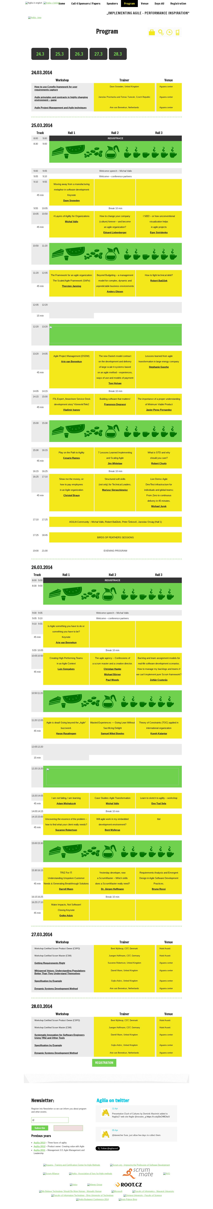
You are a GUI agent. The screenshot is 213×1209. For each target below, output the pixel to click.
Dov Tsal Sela (158, 803)
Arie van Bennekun (71, 361)
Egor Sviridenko (159, 232)
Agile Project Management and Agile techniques (60, 107)
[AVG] (167, 1173)
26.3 (79, 53)
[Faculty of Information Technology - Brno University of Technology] (82, 1195)
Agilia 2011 (39, 1150)
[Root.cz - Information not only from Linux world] (127, 1184)
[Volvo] (73, 1184)
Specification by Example (48, 981)
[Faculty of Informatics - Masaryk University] (153, 1191)
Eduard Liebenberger (114, 232)
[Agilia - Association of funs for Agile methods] (90, 1173)
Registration (178, 3)
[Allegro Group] (95, 1184)
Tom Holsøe (115, 383)
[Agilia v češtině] (52, 3)
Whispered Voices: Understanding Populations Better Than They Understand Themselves (59, 972)
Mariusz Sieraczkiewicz (115, 490)
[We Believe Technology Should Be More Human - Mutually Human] (70, 1191)
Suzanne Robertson (66, 830)
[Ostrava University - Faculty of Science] (142, 1195)
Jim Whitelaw (115, 463)
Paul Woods (112, 680)
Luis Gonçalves (66, 669)
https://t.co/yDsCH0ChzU (158, 1116)
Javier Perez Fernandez (159, 409)
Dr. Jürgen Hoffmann (112, 889)
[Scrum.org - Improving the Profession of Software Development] (139, 1165)
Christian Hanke (112, 669)
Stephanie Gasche (159, 367)
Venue (144, 3)
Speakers (112, 3)
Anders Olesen (115, 291)
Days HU (159, 3)
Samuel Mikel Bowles (112, 733)
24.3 (40, 53)
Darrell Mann (66, 889)
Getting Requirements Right (49, 963)
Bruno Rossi (159, 889)
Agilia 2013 (39, 1142)
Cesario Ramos (71, 458)
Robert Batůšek (158, 280)
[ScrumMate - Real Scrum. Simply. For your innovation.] (137, 1173)
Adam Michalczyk (66, 803)
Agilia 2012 (39, 1146)
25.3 (59, 53)
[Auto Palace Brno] (128, 1199)
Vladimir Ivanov (71, 409)
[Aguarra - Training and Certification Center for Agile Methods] (72, 1165)
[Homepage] (34, 17)
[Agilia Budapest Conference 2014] (92, 1199)
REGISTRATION (104, 1062)
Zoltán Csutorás (158, 680)
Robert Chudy (159, 463)
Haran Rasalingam (66, 733)
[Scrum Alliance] (51, 1173)
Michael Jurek (158, 506)
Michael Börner (112, 674)
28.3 (118, 53)
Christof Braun (71, 495)
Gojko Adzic (66, 915)
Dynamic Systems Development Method (56, 988)
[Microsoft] (117, 1191)
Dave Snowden (71, 200)
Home (62, 3)
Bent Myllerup (112, 830)
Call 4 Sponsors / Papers (85, 3)
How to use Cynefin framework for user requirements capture (55, 88)
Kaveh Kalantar (158, 733)
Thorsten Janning (71, 286)
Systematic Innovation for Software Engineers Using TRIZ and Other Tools (59, 1036)
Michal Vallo (71, 221)
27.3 (98, 53)
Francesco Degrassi (115, 404)
